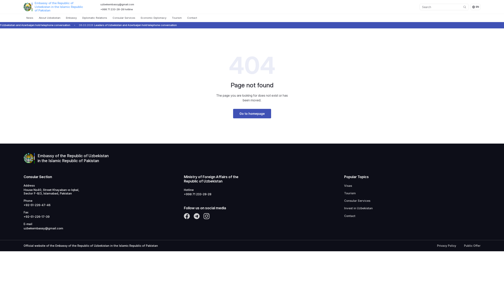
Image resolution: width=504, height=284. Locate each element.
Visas (348, 186)
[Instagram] (206, 216)
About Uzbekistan (49, 17)
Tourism (177, 17)
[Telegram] (197, 216)
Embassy (71, 17)
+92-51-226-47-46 (37, 205)
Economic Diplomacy (153, 17)
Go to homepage (252, 114)
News (29, 17)
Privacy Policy (446, 245)
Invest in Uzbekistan (358, 208)
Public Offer (472, 245)
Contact (192, 17)
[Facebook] (187, 216)
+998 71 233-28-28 (197, 194)
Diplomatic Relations (94, 17)
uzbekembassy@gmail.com (117, 4)
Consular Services (124, 17)
